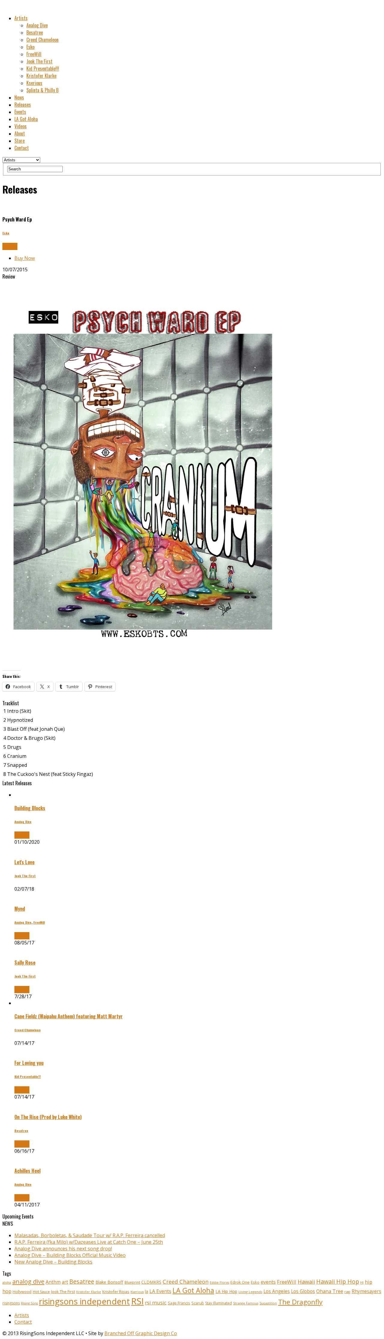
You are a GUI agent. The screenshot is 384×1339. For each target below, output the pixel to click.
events (268, 1282)
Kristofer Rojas (115, 1291)
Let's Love (24, 862)
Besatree (34, 32)
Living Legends (250, 1291)
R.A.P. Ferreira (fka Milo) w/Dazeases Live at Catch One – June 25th (88, 1242)
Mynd (19, 908)
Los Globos (303, 1291)
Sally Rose (24, 962)
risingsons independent (84, 1301)
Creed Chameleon (42, 39)
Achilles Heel (27, 1170)
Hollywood (22, 1291)
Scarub (197, 1303)
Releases (22, 104)
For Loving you (29, 1062)
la (146, 1291)
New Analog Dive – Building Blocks (53, 1261)
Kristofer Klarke (41, 75)
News (19, 97)
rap (347, 1291)
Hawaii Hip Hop (337, 1281)
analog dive (28, 1281)
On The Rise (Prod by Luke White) (48, 1117)
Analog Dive (37, 25)
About (19, 133)
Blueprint (132, 1282)
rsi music (155, 1302)
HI (362, 1282)
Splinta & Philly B (42, 90)
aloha (6, 1282)
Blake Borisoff (109, 1282)
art (65, 1282)
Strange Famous (245, 1303)
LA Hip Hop (226, 1291)
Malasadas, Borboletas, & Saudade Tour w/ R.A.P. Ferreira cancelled (89, 1235)
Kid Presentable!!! (42, 68)
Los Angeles (276, 1291)
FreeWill (33, 54)
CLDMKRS (151, 1282)
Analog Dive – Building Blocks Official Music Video (70, 1255)
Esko (30, 46)
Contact (21, 147)
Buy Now (24, 258)
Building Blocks (29, 808)
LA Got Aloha (26, 119)
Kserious (34, 83)
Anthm (53, 1282)
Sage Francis (179, 1303)
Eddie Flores (219, 1282)
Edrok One (240, 1282)
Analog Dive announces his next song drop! (63, 1248)
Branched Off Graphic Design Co (140, 1333)
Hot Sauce (41, 1291)
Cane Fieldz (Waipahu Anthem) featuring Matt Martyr (68, 1016)
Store (19, 140)
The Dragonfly (300, 1302)
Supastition (268, 1303)
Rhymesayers (366, 1291)
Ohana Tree (329, 1291)
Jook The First (39, 61)
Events (20, 111)
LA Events (160, 1291)
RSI (137, 1301)
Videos (20, 126)
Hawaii (306, 1281)
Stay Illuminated (218, 1303)
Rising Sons (29, 1303)
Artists (21, 18)
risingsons (11, 1303)
